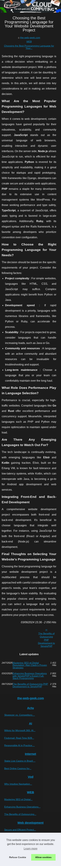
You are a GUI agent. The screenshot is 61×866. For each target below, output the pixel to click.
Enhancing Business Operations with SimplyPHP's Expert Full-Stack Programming (30, 675)
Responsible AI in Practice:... (19, 745)
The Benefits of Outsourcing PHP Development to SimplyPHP (46, 639)
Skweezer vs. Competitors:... (19, 715)
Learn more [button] (30, 848)
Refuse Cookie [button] (17, 857)
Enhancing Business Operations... (22, 806)
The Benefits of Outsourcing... (20, 814)
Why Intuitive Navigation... (18, 784)
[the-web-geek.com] (30, 6)
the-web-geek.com (30, 37)
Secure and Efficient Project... (20, 829)
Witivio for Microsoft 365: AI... (19, 730)
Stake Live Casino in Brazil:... (19, 760)
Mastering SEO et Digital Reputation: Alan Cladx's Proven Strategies (30, 665)
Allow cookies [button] (43, 857)
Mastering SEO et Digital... (18, 799)
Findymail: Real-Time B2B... (19, 738)
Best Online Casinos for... (17, 768)
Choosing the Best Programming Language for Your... (29, 46)
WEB (29, 41)
